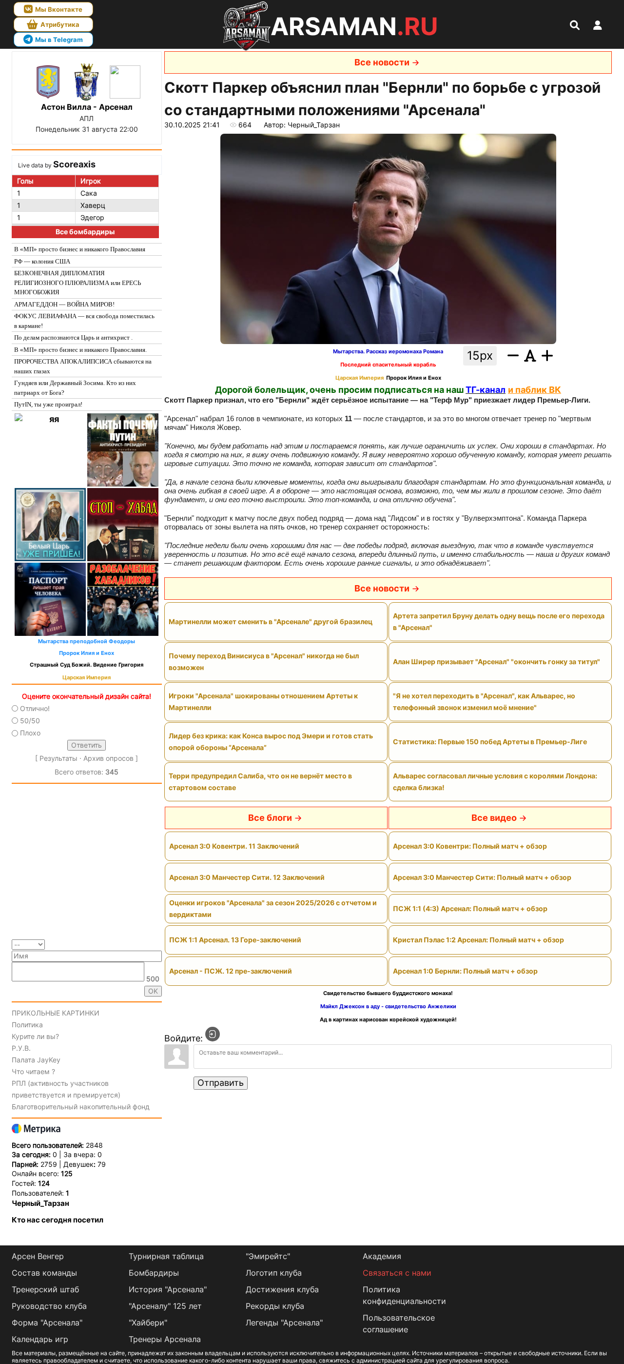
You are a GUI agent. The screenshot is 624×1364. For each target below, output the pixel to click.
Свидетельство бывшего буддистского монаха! (388, 993)
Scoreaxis (74, 164)
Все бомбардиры (85, 231)
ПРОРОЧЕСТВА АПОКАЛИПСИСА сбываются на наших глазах (83, 366)
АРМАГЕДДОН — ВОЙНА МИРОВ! (64, 304)
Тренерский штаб (45, 1289)
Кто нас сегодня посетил (57, 1219)
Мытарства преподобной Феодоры (86, 641)
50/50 (30, 720)
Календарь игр (40, 1339)
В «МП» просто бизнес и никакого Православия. (80, 349)
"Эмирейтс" (268, 1256)
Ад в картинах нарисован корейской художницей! (388, 1020)
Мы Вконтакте (58, 9)
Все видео (494, 818)
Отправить (220, 1083)
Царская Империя (86, 677)
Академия (382, 1256)
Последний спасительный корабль (388, 365)
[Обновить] (159, 943)
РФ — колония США (42, 261)
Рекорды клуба (275, 1306)
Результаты (58, 758)
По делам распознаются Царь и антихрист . (73, 337)
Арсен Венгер (38, 1256)
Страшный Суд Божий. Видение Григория (86, 665)
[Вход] (212, 1034)
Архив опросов (108, 758)
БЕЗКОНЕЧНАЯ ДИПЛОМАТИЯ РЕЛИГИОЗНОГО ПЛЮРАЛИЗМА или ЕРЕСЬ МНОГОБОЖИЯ (77, 282)
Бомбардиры (154, 1273)
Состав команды (44, 1273)
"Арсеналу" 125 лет (165, 1306)
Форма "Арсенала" (47, 1322)
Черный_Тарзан (40, 1203)
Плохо (30, 733)
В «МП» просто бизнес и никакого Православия (79, 249)
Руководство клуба (49, 1306)
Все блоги (270, 818)
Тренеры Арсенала (165, 1339)
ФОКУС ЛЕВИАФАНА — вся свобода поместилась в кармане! (84, 320)
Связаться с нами (397, 1273)
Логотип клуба (274, 1273)
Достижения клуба (282, 1289)
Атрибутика (59, 24)
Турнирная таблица (166, 1256)
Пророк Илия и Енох (86, 653)
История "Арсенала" (168, 1289)
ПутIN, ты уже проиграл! (48, 404)
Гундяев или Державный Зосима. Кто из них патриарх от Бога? (75, 387)
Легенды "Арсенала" (284, 1322)
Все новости (382, 62)
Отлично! (35, 708)
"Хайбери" (148, 1322)
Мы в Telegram (59, 39)
